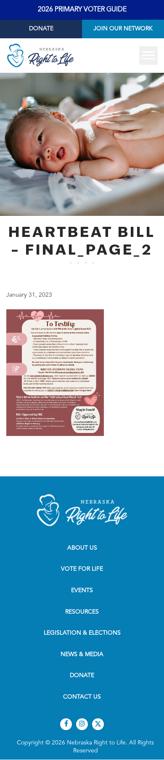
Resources (82, 612)
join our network (123, 29)
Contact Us (82, 697)
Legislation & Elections (82, 633)
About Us (82, 548)
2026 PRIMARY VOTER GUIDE (82, 9)
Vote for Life (82, 569)
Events (82, 590)
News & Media (82, 654)
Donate (41, 29)
